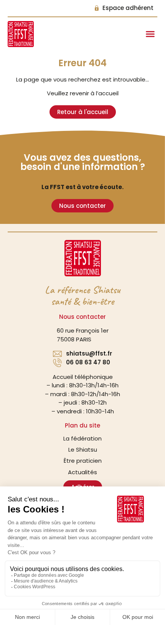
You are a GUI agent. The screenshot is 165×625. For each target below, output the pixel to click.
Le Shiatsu (82, 449)
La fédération (82, 438)
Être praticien (83, 461)
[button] (150, 34)
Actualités (82, 472)
